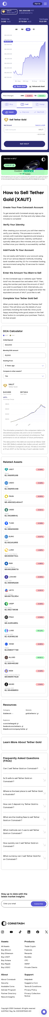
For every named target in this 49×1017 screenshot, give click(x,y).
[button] (24, 769)
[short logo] (4, 4)
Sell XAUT (24, 144)
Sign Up (37, 3)
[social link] (2, 932)
